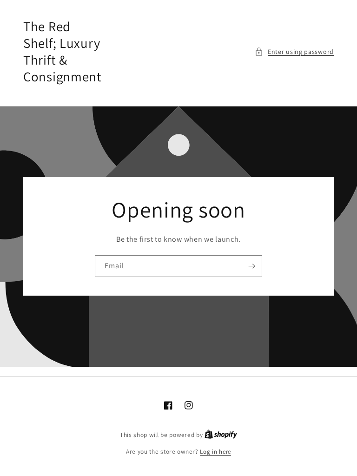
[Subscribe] (251, 266)
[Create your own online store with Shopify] (221, 435)
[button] (294, 52)
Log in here (215, 452)
